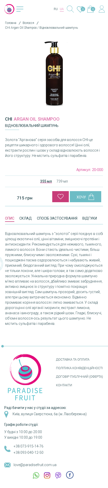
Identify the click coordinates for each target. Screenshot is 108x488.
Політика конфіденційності (79, 368)
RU (56, 9)
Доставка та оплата (72, 359)
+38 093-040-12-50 (28, 452)
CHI (8, 119)
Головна (10, 23)
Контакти (64, 385)
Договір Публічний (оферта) (79, 376)
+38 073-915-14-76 (28, 446)
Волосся (28, 23)
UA (62, 9)
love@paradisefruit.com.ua (35, 465)
